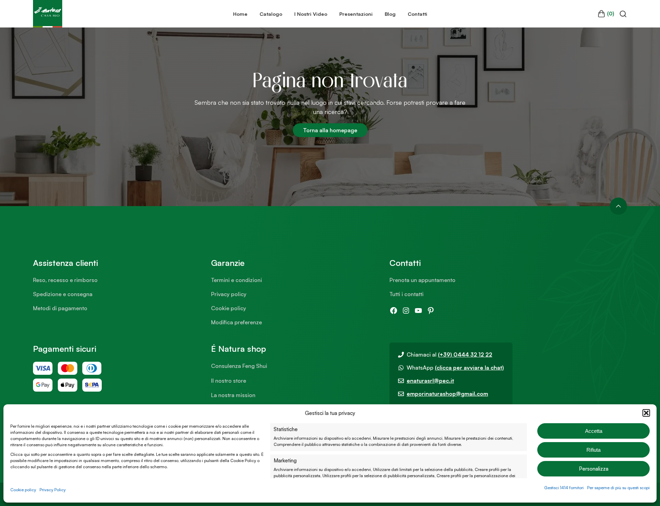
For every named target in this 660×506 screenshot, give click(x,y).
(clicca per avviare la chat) (469, 367)
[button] (646, 412)
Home (240, 14)
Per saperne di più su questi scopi (618, 487)
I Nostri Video (310, 14)
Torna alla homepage (330, 130)
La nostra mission (233, 395)
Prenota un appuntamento (422, 280)
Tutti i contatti (406, 294)
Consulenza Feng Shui (239, 365)
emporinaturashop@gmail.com (447, 393)
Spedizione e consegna (62, 294)
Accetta (593, 431)
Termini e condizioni (236, 280)
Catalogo (271, 14)
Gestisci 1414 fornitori (564, 487)
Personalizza (593, 468)
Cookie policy (23, 489)
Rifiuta (593, 450)
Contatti (417, 14)
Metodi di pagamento (60, 308)
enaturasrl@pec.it (430, 380)
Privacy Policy (53, 489)
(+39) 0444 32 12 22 (465, 354)
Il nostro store (228, 380)
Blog (390, 14)
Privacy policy (228, 294)
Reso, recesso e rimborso (65, 280)
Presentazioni (356, 14)
